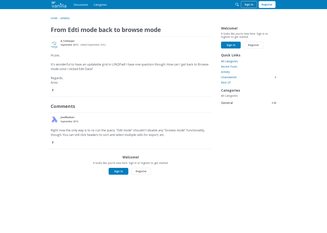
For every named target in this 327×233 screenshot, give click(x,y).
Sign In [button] (118, 171)
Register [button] (141, 171)
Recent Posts (229, 66)
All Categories (229, 61)
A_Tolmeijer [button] (68, 41)
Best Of (225, 82)
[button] (54, 45)
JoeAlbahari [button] (68, 117)
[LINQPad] (58, 5)
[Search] (237, 4)
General (248, 103)
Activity (225, 72)
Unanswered (248, 77)
